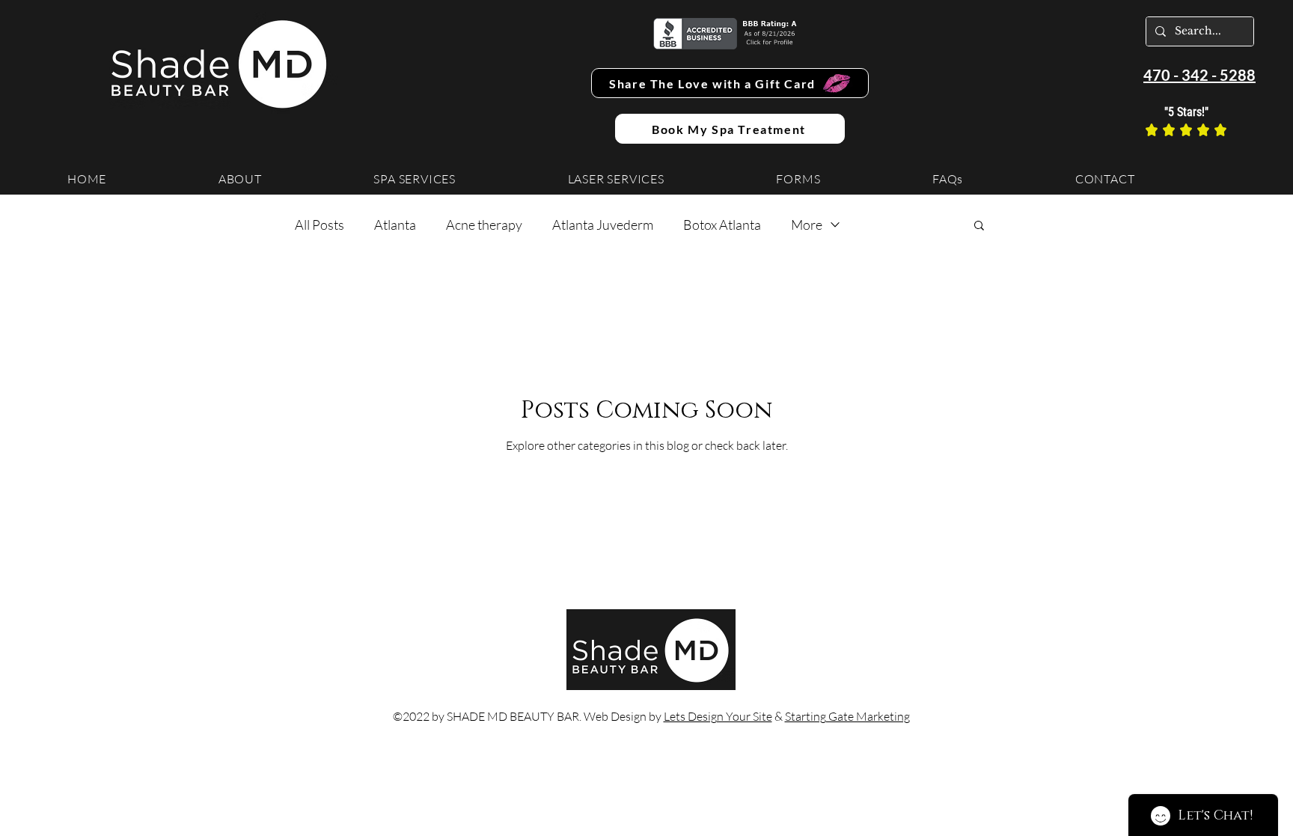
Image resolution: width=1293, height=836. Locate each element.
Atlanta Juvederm (602, 224)
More (806, 224)
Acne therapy (484, 224)
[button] (979, 226)
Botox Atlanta (722, 224)
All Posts (319, 224)
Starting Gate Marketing (847, 716)
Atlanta (395, 224)
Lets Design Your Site (718, 716)
